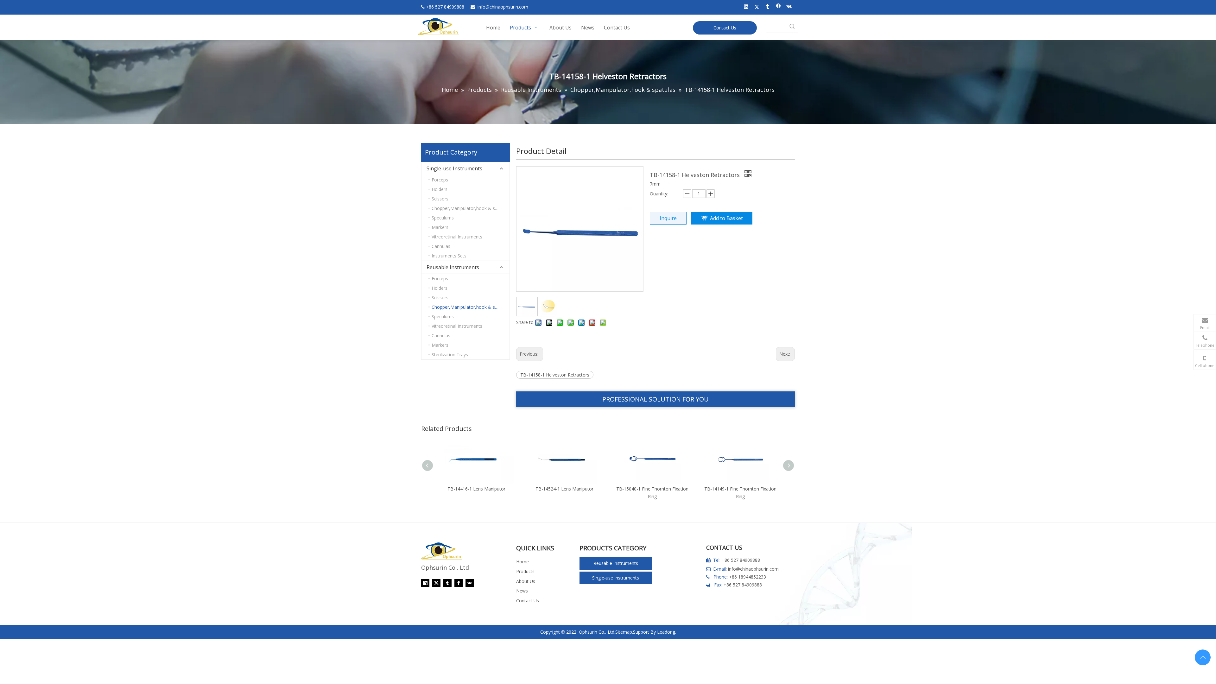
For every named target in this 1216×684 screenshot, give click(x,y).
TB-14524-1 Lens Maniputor (537, 489)
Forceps (440, 180)
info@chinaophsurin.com (753, 569)
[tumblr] (768, 7)
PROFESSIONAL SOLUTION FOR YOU (655, 399)
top (1202, 656)
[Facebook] (778, 7)
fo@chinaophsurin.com (503, 7)
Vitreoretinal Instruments (457, 237)
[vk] (789, 7)
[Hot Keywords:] (792, 27)
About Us (525, 581)
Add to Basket (726, 218)
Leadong (666, 632)
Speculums (443, 218)
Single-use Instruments (454, 168)
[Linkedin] (746, 7)
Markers (440, 227)
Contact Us (724, 28)
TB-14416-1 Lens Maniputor (449, 489)
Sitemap (623, 632)
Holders (439, 189)
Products (525, 571)
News (522, 591)
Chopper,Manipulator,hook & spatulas (471, 208)
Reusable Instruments (453, 267)
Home (522, 562)
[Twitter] (757, 7)
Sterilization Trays (450, 355)
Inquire (668, 218)
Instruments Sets (449, 256)
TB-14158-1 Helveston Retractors (554, 375)
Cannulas (441, 246)
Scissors (440, 199)
